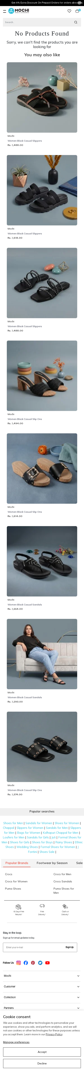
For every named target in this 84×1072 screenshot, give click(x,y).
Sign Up (70, 947)
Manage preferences (16, 1042)
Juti (53, 837)
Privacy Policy (54, 1034)
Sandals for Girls (38, 837)
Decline (42, 1063)
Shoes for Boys (42, 842)
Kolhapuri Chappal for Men (60, 833)
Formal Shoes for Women (57, 847)
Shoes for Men (13, 823)
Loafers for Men (13, 837)
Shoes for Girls (19, 842)
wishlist (69, 11)
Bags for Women (28, 833)
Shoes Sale (47, 852)
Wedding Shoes (27, 847)
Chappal (8, 828)
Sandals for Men (57, 828)
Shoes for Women (67, 823)
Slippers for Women (30, 828)
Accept (42, 1052)
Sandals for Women (38, 823)
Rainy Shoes (63, 842)
